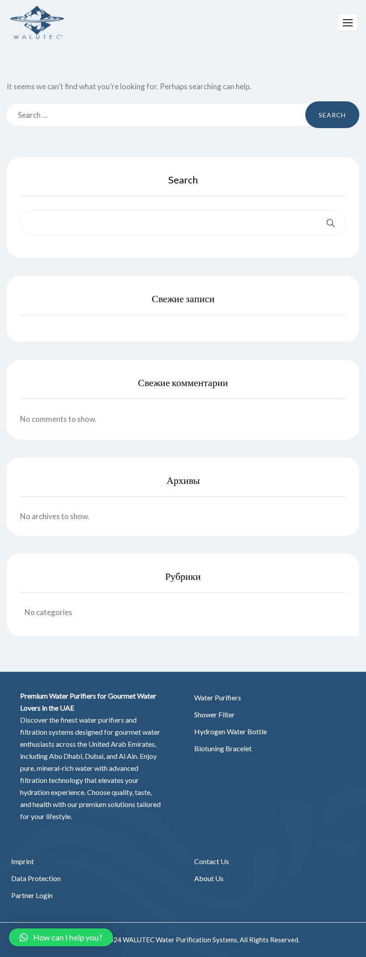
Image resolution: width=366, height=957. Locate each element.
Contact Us (211, 861)
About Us (209, 878)
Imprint (22, 861)
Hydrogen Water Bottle (230, 731)
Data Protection (36, 878)
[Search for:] (183, 115)
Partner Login (32, 895)
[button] (347, 22)
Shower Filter (214, 714)
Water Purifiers (217, 697)
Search (183, 180)
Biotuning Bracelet (223, 748)
